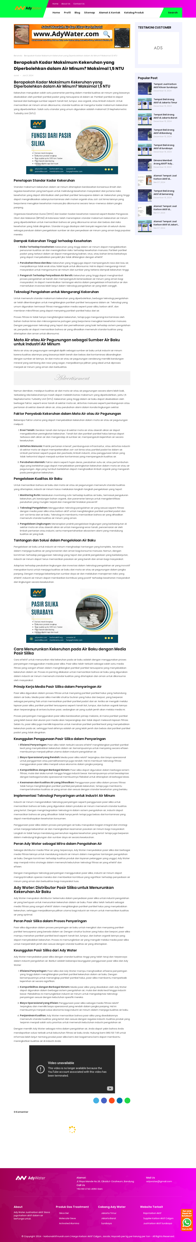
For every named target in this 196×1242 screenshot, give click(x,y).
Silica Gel (64, 1213)
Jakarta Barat (108, 1218)
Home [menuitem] (56, 12)
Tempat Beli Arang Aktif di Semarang (164, 192)
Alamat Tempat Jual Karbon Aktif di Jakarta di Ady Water (166, 223)
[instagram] (174, 3)
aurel (16, 75)
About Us (65, 3)
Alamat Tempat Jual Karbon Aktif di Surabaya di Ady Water (166, 177)
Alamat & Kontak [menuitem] (109, 12)
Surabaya (106, 1223)
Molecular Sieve (67, 1218)
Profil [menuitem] (67, 12)
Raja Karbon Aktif (152, 1213)
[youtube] (180, 3)
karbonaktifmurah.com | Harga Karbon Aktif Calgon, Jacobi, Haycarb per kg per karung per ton (97, 1236)
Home (55, 3)
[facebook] (161, 3)
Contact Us (79, 3)
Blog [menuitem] (77, 12)
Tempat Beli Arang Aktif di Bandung (164, 131)
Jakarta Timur (108, 1213)
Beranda (18, 55)
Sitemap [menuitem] (89, 12)
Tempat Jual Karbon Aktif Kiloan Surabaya (165, 86)
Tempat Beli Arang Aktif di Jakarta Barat (165, 116)
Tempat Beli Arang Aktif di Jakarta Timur (165, 101)
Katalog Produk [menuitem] (134, 12)
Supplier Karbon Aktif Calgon (158, 1218)
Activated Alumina (69, 1223)
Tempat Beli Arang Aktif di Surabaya (164, 147)
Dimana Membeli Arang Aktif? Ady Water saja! (163, 162)
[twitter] (167, 3)
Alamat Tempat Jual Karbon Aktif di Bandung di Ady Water (166, 208)
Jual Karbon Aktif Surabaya (157, 1223)
